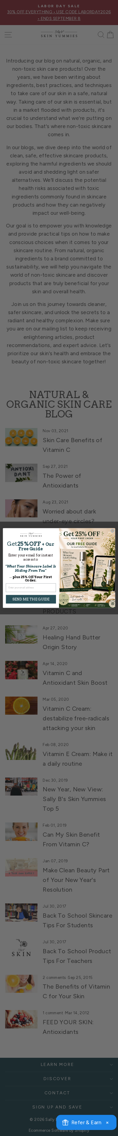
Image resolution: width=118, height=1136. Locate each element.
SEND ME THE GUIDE (31, 599)
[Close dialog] (112, 530)
